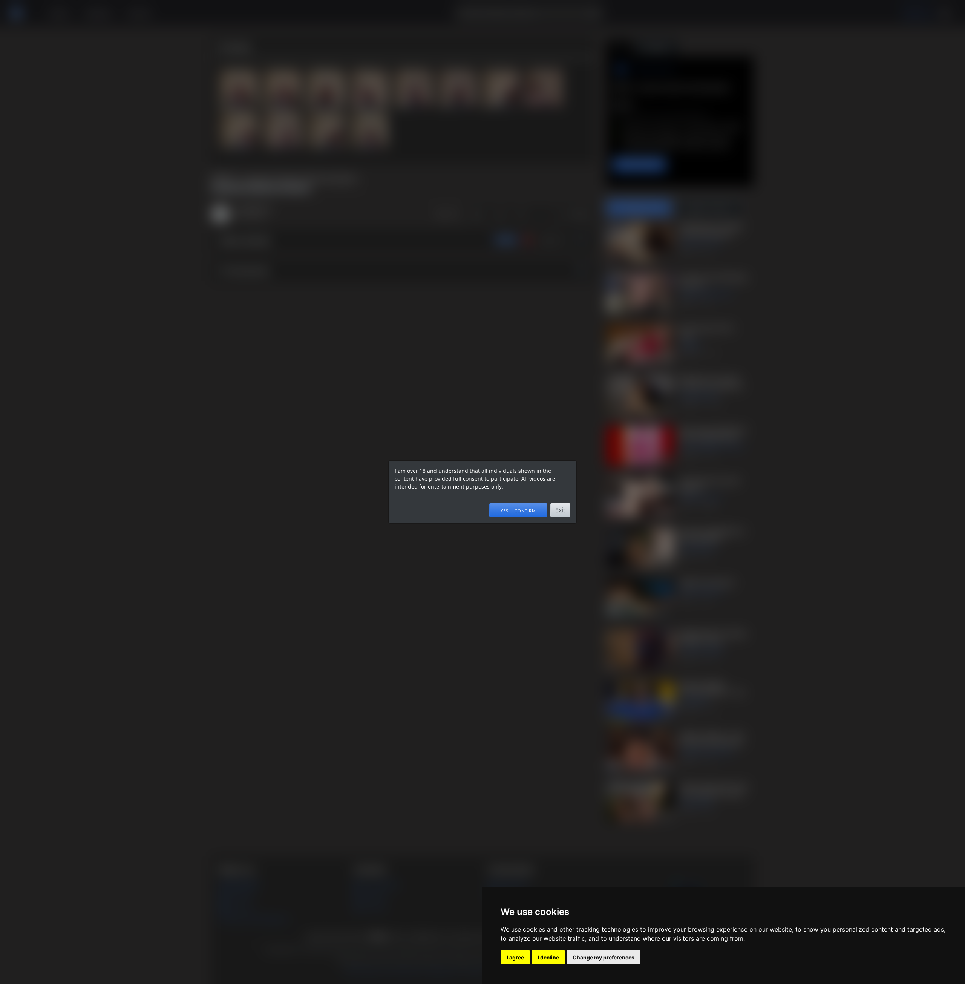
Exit (560, 510)
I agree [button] (515, 957)
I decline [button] (548, 957)
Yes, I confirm (518, 510)
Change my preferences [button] (603, 957)
